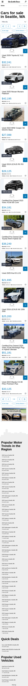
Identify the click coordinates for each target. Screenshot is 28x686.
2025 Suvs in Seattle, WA (8, 456)
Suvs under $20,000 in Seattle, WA (10, 645)
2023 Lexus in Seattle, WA (8, 501)
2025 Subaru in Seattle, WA (8, 510)
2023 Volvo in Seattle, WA (8, 541)
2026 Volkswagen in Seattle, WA (10, 618)
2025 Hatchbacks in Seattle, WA (9, 582)
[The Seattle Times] (14, 2)
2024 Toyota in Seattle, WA (8, 469)
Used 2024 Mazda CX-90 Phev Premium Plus (12, 383)
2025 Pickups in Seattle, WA (8, 591)
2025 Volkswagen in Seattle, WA (10, 496)
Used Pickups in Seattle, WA (8, 680)
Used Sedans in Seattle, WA (8, 671)
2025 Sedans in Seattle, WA (8, 519)
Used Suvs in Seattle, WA (8, 667)
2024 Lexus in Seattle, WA (8, 492)
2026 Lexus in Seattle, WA (8, 560)
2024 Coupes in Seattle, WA (8, 609)
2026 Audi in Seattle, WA (8, 632)
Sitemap (14, 684)
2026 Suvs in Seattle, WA (8, 483)
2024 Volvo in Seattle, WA (8, 564)
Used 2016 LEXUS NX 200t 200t (13, 310)
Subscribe (25, 5)
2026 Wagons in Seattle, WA (9, 623)
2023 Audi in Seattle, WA (8, 523)
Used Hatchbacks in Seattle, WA (9, 676)
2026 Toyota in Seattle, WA (8, 487)
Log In (20, 5)
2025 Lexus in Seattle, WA (8, 505)
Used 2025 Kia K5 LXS (11, 273)
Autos (2, 5)
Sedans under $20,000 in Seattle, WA (11, 650)
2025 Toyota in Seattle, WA (8, 474)
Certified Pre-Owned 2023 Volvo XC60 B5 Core (12, 201)
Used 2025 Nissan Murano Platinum (13, 92)
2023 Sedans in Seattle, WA (8, 537)
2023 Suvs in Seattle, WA (8, 465)
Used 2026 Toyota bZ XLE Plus (12, 56)
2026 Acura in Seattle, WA (8, 627)
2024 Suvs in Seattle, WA (8, 460)
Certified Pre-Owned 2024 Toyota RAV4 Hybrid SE (12, 238)
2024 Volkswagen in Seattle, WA (10, 546)
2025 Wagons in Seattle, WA (9, 596)
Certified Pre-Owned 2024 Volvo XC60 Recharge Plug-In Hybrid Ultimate (13, 347)
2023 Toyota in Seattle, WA (8, 514)
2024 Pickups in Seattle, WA (8, 555)
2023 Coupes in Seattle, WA (8, 614)
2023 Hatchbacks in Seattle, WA (9, 550)
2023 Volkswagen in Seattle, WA (10, 528)
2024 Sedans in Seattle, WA (8, 478)
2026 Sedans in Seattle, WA (8, 573)
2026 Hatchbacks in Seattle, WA (9, 600)
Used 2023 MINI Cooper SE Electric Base (13, 129)
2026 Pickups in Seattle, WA (8, 605)
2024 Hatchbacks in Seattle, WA (9, 578)
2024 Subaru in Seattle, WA (8, 532)
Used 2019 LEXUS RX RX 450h (13, 165)
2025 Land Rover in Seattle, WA (9, 569)
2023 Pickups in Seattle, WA (8, 587)
